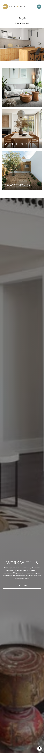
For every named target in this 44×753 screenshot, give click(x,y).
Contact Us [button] (22, 586)
